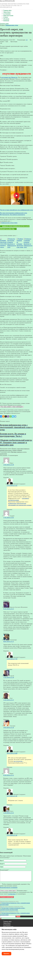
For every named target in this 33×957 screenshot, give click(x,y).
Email (2, 863)
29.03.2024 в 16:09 (12, 753)
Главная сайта (7, 10)
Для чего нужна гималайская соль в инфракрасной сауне (16, 210)
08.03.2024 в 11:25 (8, 641)
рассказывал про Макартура (9, 77)
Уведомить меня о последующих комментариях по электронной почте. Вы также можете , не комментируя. (16, 892)
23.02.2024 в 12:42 (12, 485)
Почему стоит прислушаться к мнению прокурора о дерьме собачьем (14, 449)
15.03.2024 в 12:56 (8, 677)
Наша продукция (8, 15)
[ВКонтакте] (1, 416)
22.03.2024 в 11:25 (8, 700)
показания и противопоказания (18, 499)
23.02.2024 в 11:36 (8, 465)
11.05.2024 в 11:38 (12, 796)
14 (26, 40)
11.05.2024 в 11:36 (12, 835)
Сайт (1, 867)
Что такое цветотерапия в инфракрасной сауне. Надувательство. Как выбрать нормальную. (13, 213)
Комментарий (4, 870)
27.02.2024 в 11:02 (8, 517)
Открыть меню (4, 23)
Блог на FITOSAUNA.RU (7, 1)
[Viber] (8, 416)
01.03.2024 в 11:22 (8, 609)
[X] (6, 416)
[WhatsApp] (10, 416)
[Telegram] (15, 416)
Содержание (7, 14)
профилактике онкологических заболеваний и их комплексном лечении (19, 504)
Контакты (6, 20)
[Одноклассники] (3, 416)
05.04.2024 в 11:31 (8, 775)
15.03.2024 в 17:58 (12, 659)
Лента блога (6, 12)
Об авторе (6, 19)
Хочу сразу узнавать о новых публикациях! (12, 406)
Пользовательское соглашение (8, 887)
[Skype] (13, 416)
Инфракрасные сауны (12, 25)
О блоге (5, 17)
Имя (1, 860)
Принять (6, 953)
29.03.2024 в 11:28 (8, 727)
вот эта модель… (19, 761)
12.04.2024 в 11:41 (8, 813)
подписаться (11, 894)
